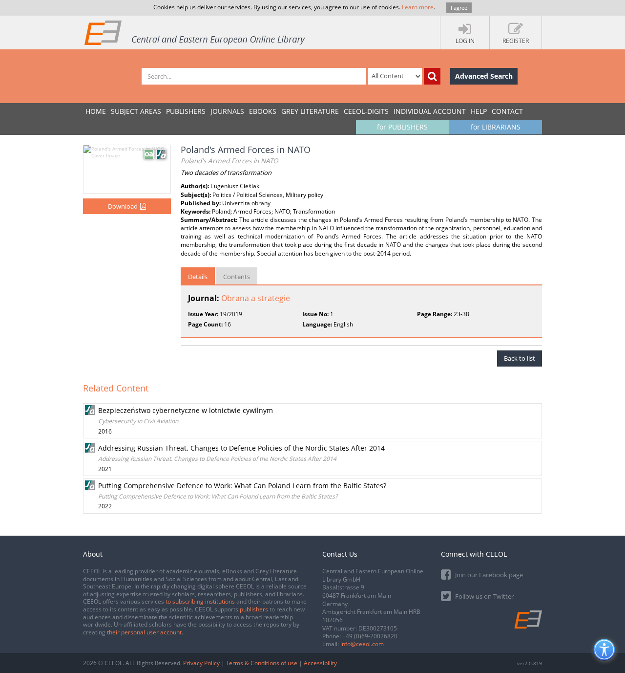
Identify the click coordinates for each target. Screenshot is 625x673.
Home (95, 111)
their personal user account (144, 632)
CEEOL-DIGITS (366, 111)
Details (198, 276)
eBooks (262, 111)
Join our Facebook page (488, 574)
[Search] (432, 76)
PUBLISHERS (186, 111)
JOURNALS (227, 111)
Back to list (519, 358)
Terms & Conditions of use (261, 663)
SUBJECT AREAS (136, 111)
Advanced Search (484, 76)
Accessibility (320, 663)
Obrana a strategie (255, 298)
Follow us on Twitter (484, 596)
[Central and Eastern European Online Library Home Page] (195, 32)
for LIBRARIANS (496, 126)
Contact (507, 111)
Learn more (418, 7)
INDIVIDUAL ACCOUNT (430, 111)
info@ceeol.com (362, 644)
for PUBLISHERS (402, 126)
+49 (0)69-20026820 (369, 636)
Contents (236, 276)
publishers (254, 609)
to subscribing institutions (200, 601)
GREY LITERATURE (310, 111)
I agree (459, 7)
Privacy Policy (201, 663)
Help (479, 111)
